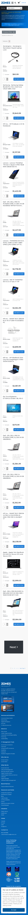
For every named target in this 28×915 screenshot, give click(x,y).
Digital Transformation (6, 773)
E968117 (5, 417)
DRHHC (5, 495)
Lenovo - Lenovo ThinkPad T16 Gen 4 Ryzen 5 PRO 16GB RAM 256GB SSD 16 (13, 165)
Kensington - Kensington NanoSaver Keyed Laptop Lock (12, 48)
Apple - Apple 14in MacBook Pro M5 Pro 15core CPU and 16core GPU (13, 554)
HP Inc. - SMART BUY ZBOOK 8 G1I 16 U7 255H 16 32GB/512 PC (13, 320)
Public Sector (4, 811)
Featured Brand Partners (7, 786)
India (2, 824)
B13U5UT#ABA (6, 378)
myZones (3, 746)
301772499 (5, 460)
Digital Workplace (5, 721)
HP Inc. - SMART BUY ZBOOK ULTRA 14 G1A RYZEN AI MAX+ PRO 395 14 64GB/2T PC (13, 516)
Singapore (3, 826)
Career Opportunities (6, 733)
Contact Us (4, 830)
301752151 (5, 343)
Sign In (24, 2)
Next (13, 647)
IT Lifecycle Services (6, 725)
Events (3, 801)
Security (3, 723)
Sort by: (7, 8)
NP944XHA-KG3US (7, 105)
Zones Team (4, 761)
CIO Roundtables (5, 799)
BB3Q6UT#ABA (6, 144)
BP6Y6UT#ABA (6, 339)
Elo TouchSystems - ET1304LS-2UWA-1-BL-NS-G (13, 397)
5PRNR (4, 222)
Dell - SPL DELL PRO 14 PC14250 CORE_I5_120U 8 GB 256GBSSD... (13, 476)
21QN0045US (6, 183)
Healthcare (4, 813)
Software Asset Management (8, 780)
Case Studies (4, 798)
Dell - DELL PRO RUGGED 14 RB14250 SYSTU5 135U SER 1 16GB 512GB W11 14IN (13, 593)
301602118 (5, 265)
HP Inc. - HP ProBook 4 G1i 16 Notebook (13, 125)
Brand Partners (5, 783)
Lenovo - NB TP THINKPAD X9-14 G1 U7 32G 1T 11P (13, 280)
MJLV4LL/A (5, 573)
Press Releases (5, 805)
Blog (2, 796)
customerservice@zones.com (8, 834)
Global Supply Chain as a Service (9, 775)
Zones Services (5, 767)
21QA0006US (6, 300)
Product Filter (7, 32)
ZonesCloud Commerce (7, 748)
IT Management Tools (7, 742)
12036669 (5, 382)
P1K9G (4, 612)
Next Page (22, 668)
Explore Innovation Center (7, 803)
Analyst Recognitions (6, 792)
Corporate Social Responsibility (9, 735)
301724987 (5, 538)
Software (3, 776)
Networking (4, 720)
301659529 (5, 109)
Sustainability (4, 738)
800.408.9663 (4, 832)
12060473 (5, 616)
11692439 (5, 421)
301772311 (5, 226)
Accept (13, 910)
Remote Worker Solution (7, 771)
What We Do (5, 765)
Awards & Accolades (6, 794)
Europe (3, 822)
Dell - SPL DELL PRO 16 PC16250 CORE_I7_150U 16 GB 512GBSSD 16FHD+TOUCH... (13, 203)
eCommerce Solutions (7, 744)
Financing (3, 736)
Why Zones (4, 731)
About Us (4, 728)
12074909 (5, 187)
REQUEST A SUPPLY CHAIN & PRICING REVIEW (14, 24)
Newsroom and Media (7, 790)
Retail (2, 815)
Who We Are (5, 757)
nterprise (3, 752)
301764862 (5, 148)
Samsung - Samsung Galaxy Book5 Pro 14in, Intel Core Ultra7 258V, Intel (13, 87)
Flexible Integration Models (8, 753)
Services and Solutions (8, 715)
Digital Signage (5, 778)
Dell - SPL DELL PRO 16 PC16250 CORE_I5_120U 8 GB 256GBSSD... (13, 437)
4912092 (5, 71)
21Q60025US (6, 261)
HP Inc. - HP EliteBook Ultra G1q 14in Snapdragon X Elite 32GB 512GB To (13, 359)
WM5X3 (5, 456)
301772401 (5, 499)
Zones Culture (4, 759)
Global (3, 818)
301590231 (5, 304)
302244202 (6, 577)
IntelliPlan (3, 750)
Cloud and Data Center (7, 718)
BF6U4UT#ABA (6, 534)
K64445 (5, 66)
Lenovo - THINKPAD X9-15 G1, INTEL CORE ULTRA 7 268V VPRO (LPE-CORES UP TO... (13, 242)
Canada (3, 821)
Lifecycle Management (7, 769)
